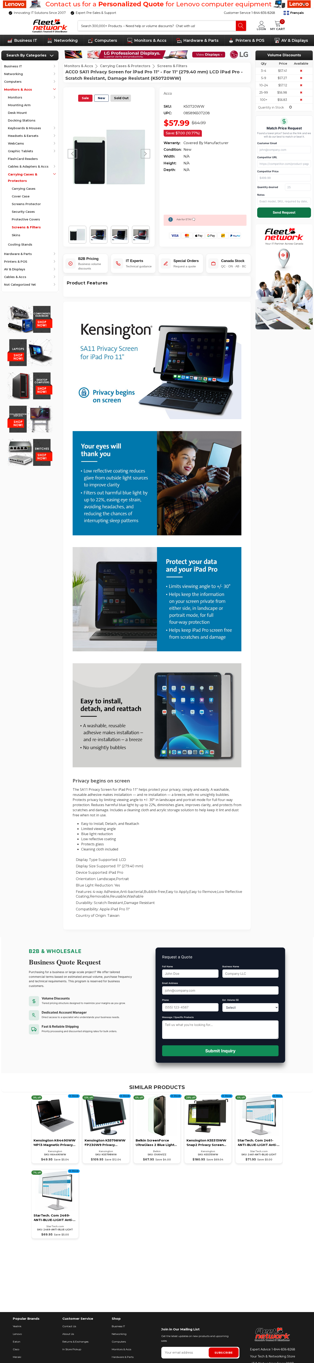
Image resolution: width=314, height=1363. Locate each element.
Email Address (170, 983)
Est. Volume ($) (230, 1000)
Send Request (284, 212)
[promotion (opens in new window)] (157, 4)
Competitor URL (267, 157)
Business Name (230, 966)
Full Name (167, 966)
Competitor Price (268, 171)
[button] (294, 13)
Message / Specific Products (178, 1017)
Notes (261, 194)
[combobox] (157, 26)
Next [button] (145, 153)
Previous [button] (72, 153)
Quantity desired (267, 187)
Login (261, 29)
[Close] (304, 4)
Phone (165, 1000)
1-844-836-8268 (283, 1349)
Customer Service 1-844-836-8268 (249, 13)
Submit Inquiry (220, 1050)
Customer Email (267, 143)
